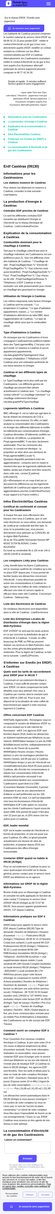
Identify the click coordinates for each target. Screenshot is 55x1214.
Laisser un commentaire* (18, 1140)
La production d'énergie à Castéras (27, 121)
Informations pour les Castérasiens (27, 117)
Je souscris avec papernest (26, 28)
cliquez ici (19, 1169)
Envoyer (27, 1158)
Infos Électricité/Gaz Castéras (24, 134)
